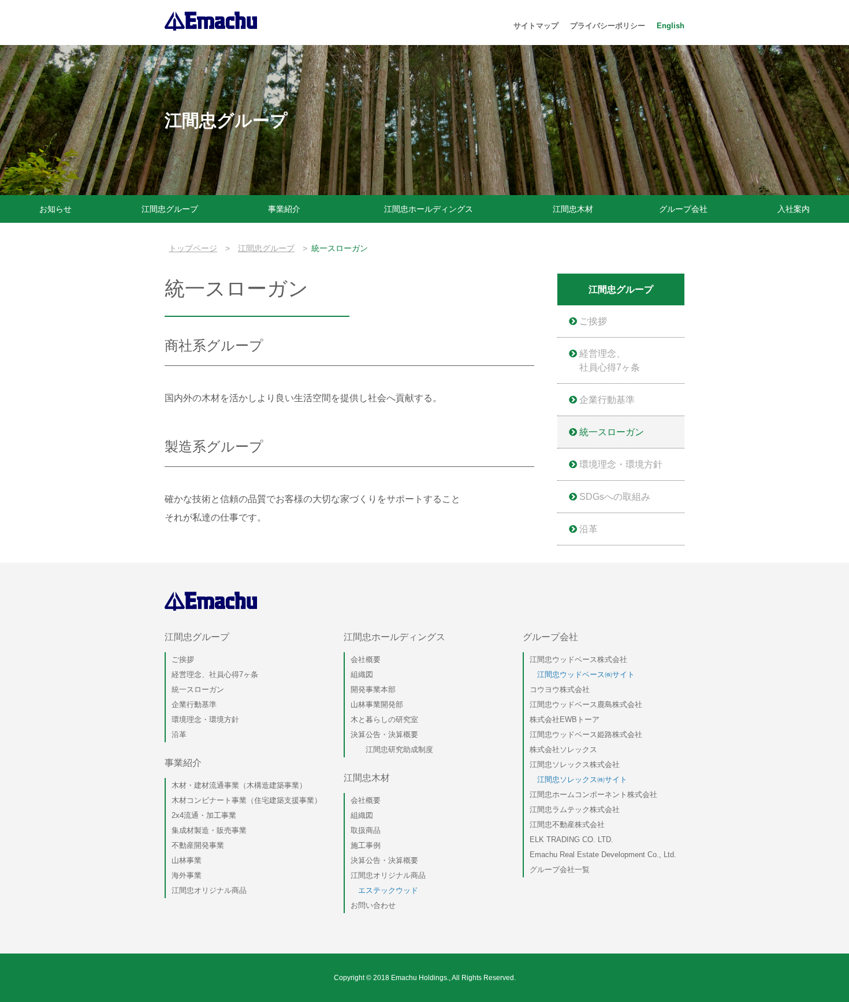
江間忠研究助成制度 (392, 749)
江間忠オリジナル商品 (209, 890)
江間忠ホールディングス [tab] (428, 209)
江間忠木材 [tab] (573, 209)
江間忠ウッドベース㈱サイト (582, 674)
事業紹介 (183, 763)
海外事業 (187, 875)
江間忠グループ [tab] (170, 209)
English (670, 25)
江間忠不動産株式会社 (567, 824)
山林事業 (187, 860)
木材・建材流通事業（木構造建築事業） (239, 785)
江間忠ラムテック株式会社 (575, 809)
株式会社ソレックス (563, 749)
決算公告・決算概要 (384, 734)
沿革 (587, 529)
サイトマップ (535, 25)
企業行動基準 (606, 400)
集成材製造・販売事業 (209, 830)
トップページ (193, 248)
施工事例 (366, 845)
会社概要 (366, 659)
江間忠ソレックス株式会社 (575, 764)
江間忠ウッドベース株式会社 (578, 659)
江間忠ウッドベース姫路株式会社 (586, 734)
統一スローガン (610, 432)
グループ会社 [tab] (683, 209)
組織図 (362, 674)
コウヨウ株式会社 (560, 689)
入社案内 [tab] (793, 209)
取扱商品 (366, 830)
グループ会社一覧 (560, 869)
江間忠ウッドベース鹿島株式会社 (586, 704)
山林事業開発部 (377, 704)
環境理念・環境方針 (619, 464)
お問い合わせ (373, 905)
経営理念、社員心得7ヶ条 (608, 360)
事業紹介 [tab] (284, 209)
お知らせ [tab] (55, 209)
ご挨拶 (592, 321)
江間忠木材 (367, 778)
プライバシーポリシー (607, 25)
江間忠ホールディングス (394, 637)
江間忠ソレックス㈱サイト (578, 779)
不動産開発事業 (198, 845)
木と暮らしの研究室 (384, 719)
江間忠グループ (266, 248)
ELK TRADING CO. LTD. (571, 839)
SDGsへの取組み (613, 497)
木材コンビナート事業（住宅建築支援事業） (247, 800)
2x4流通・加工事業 (204, 815)
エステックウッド (384, 890)
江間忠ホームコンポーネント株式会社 (593, 794)
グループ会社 (550, 637)
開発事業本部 (373, 689)
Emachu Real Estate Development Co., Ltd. (603, 854)
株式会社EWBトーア (564, 719)
